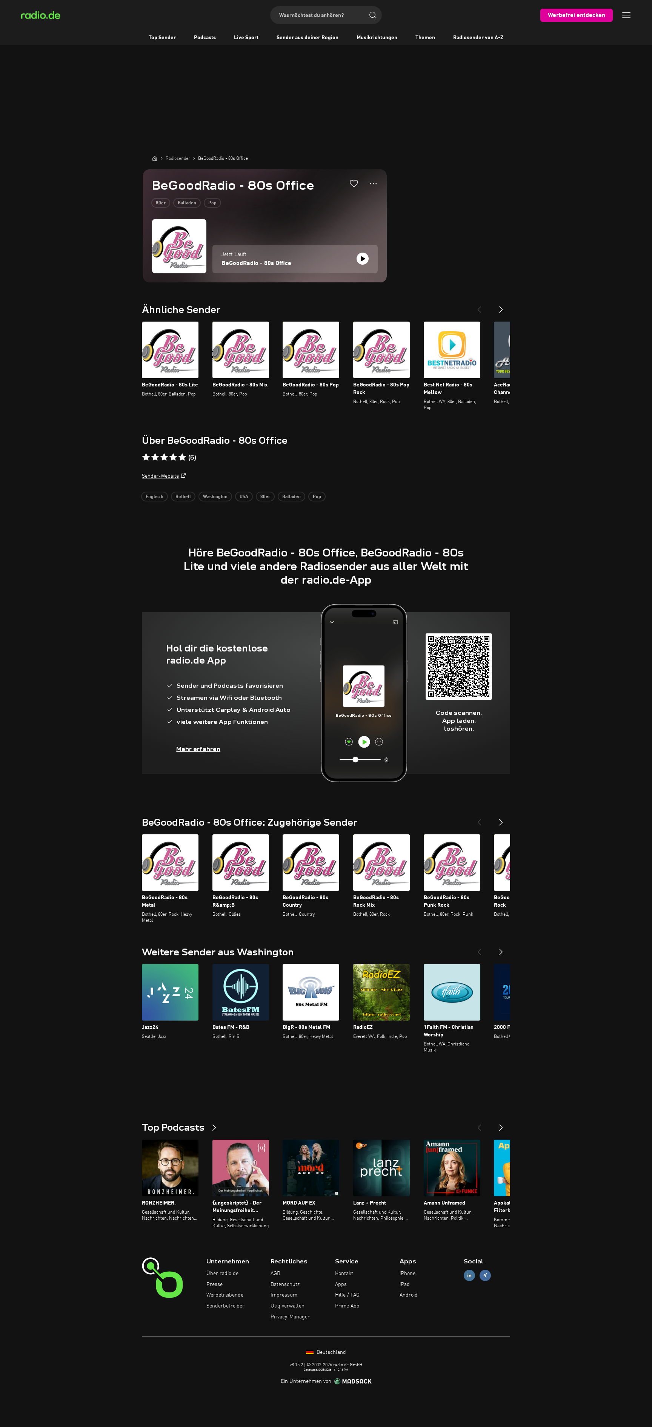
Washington (215, 497)
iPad (405, 1284)
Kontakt (344, 1273)
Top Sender (162, 37)
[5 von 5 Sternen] (182, 457)
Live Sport (246, 37)
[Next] (501, 306)
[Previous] (479, 306)
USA (244, 497)
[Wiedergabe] (363, 259)
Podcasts (205, 37)
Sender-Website (160, 476)
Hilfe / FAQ (347, 1295)
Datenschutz (285, 1284)
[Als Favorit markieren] (354, 183)
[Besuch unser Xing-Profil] (485, 1275)
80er (161, 203)
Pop (212, 203)
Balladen (187, 203)
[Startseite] (155, 158)
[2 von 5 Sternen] (155, 457)
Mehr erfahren (198, 749)
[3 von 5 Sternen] (164, 457)
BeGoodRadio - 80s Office (256, 264)
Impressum (284, 1295)
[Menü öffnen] (626, 15)
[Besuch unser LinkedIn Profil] (469, 1275)
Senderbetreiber (225, 1306)
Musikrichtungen (377, 37)
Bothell (183, 497)
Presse (214, 1284)
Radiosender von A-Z (478, 37)
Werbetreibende (224, 1295)
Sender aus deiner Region (307, 37)
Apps (341, 1284)
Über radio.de (222, 1273)
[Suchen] (372, 15)
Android (409, 1295)
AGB (275, 1273)
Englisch (154, 497)
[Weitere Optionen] (373, 183)
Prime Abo (347, 1306)
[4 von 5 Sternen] (173, 457)
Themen (425, 37)
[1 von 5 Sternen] (146, 457)
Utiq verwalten (287, 1306)
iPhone (407, 1273)
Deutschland (330, 1352)
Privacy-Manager (290, 1317)
